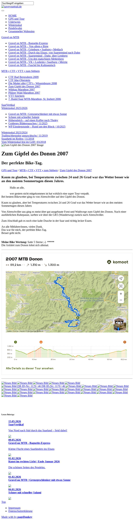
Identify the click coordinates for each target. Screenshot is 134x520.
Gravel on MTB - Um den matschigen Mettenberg (36, 58)
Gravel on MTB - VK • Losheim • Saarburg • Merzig (37, 62)
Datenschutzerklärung (20, 511)
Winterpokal (15, 25)
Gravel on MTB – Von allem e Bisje (28, 46)
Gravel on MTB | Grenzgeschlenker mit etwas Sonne (37, 114)
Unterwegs (14, 21)
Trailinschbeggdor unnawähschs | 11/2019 (24, 135)
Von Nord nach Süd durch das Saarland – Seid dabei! (37, 430)
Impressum (14, 507)
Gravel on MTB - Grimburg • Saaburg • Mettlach (35, 49)
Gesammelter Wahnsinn (21, 31)
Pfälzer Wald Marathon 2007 (24, 92)
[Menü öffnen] (2, 10)
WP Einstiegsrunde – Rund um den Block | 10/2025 (36, 126)
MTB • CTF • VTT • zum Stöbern (20, 71)
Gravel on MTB (10, 37)
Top (3, 501)
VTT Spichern (16, 95)
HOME (12, 15)
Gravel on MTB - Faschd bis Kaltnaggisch (31, 65)
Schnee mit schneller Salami (23, 117)
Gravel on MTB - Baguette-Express (28, 43)
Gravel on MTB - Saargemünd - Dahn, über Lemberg (38, 55)
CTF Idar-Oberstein (19, 80)
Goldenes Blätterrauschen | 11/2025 (27, 123)
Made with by (16, 516)
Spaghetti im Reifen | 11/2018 (17, 138)
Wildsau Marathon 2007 (21, 89)
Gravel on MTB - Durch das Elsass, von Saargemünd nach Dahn (44, 52)
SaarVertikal (8, 104)
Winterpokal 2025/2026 (14, 108)
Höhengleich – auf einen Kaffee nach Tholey (33, 120)
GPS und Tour (16, 18)
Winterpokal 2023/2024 (14, 132)
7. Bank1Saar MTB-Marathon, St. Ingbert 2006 (34, 99)
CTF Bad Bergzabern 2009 (23, 77)
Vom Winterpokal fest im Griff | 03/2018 (23, 141)
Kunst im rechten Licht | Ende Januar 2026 (34, 460)
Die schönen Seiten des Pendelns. (26, 467)
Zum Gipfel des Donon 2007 (24, 86)
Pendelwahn (15, 28)
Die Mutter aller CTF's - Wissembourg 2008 (32, 83)
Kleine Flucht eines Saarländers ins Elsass (31, 448)
